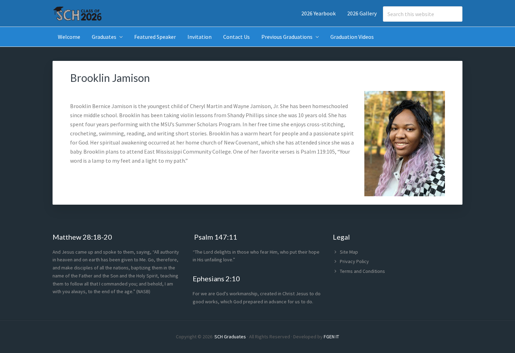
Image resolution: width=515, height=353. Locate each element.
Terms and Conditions (362, 271)
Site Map (349, 252)
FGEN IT (331, 336)
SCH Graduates (230, 336)
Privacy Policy (354, 261)
